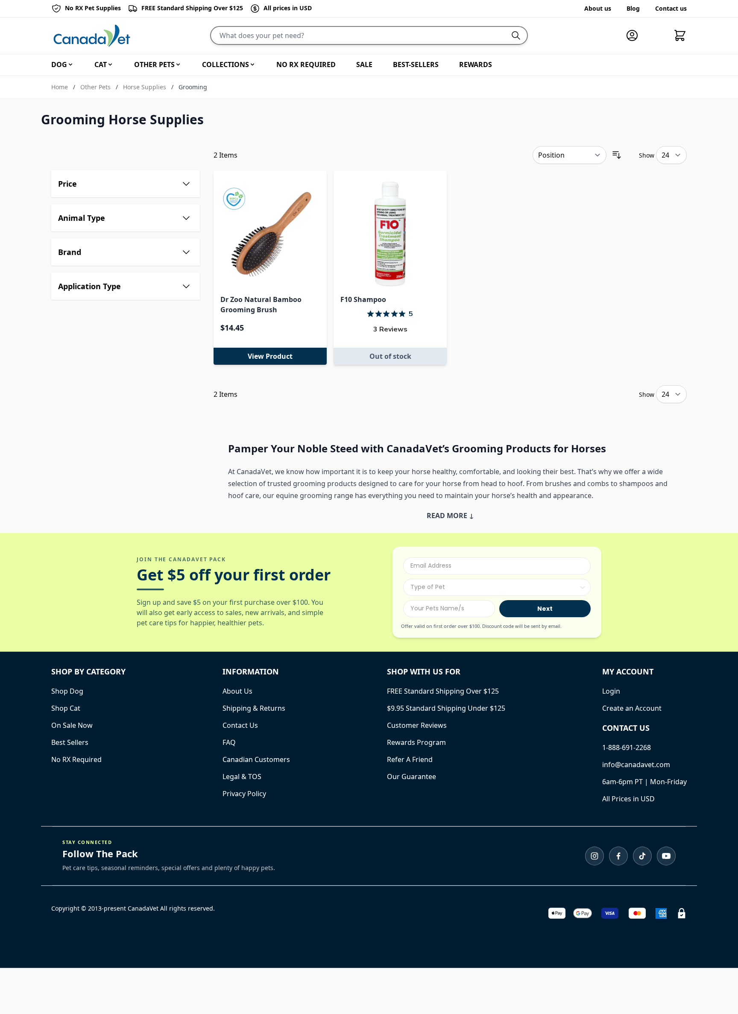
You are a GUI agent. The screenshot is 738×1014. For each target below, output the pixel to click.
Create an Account (632, 708)
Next (545, 608)
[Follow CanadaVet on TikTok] (642, 856)
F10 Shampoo (363, 299)
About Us (237, 691)
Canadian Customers (256, 759)
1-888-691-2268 (626, 747)
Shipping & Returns (254, 708)
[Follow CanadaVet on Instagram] (594, 856)
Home (59, 87)
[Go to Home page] (91, 36)
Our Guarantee (411, 776)
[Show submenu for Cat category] (110, 64)
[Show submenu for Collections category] (252, 64)
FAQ (229, 742)
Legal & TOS (242, 776)
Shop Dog (67, 691)
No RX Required (76, 759)
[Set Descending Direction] (617, 155)
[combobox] (494, 587)
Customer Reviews (417, 725)
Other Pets (95, 87)
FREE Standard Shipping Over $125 (443, 691)
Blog (633, 8)
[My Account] (635, 35)
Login (611, 691)
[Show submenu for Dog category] (70, 64)
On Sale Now (72, 725)
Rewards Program (416, 742)
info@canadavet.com (636, 764)
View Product (270, 356)
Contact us (671, 8)
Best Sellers (69, 742)
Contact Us (240, 725)
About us (597, 8)
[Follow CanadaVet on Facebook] (618, 856)
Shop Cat (65, 708)
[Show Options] (582, 587)
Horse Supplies (144, 87)
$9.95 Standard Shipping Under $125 (446, 708)
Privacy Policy (244, 793)
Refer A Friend (410, 759)
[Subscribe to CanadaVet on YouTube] (666, 856)
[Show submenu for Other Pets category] (178, 64)
